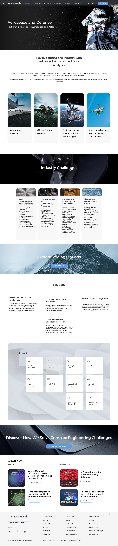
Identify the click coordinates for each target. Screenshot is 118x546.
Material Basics (70, 531)
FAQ (80, 540)
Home (44, 540)
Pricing (68, 520)
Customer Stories (71, 527)
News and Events (94, 534)
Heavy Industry (31, 385)
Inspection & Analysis (72, 385)
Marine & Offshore (91, 385)
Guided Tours (93, 527)
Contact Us (68, 4)
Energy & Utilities (71, 367)
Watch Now (34, 482)
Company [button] (58, 4)
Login (113, 4)
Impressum (52, 540)
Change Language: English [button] (17, 522)
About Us (45, 520)
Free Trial (103, 4)
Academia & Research (32, 367)
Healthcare (92, 366)
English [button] (91, 4)
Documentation (94, 524)
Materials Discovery (72, 534)
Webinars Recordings (96, 531)
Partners (45, 527)
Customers (46, 531)
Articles (91, 520)
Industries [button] (28, 4)
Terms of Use (62, 540)
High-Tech (51, 384)
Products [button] (38, 4)
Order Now (77, 4)
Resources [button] (47, 4)
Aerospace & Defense (52, 367)
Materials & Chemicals (72, 403)
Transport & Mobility (92, 403)
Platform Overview (72, 524)
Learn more (59, 266)
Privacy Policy (72, 540)
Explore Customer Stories (59, 446)
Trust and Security (48, 524)
